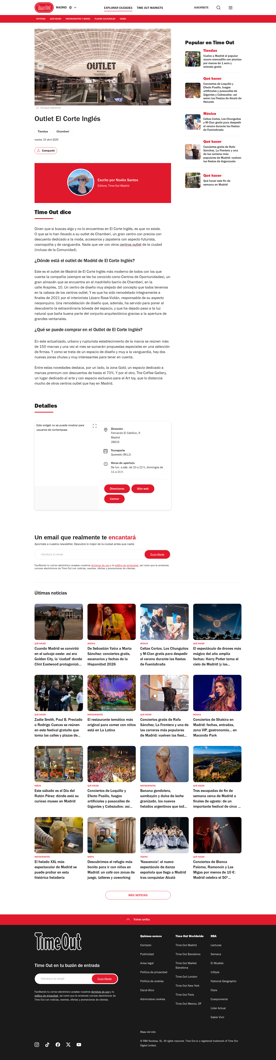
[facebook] (58, 1044)
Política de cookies (152, 981)
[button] (94, 426)
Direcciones (117, 489)
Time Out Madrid (186, 945)
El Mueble (217, 963)
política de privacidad (126, 566)
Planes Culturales (105, 19)
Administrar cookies (152, 999)
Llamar (114, 499)
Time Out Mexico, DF (188, 1004)
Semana (216, 954)
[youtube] (79, 1044)
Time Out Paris (185, 995)
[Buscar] (218, 7)
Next (165, 66)
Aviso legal (147, 963)
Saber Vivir (217, 1017)
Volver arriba (142, 919)
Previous (40, 66)
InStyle (215, 972)
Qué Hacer (55, 19)
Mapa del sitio (148, 1032)
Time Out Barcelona (188, 954)
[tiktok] (47, 1044)
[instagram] (37, 1044)
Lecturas (216, 945)
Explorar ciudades (118, 8)
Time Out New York (187, 986)
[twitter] (68, 1044)
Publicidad (147, 954)
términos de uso (100, 566)
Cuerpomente (219, 999)
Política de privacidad (153, 972)
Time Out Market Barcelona (186, 966)
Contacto (145, 945)
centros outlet (130, 245)
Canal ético (147, 990)
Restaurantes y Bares (78, 19)
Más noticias (138, 895)
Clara (214, 990)
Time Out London (186, 977)
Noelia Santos (127, 181)
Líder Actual (218, 1008)
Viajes (123, 19)
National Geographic (223, 981)
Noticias (40, 19)
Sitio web (143, 489)
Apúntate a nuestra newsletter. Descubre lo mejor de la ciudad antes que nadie (84, 544)
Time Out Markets (150, 8)
